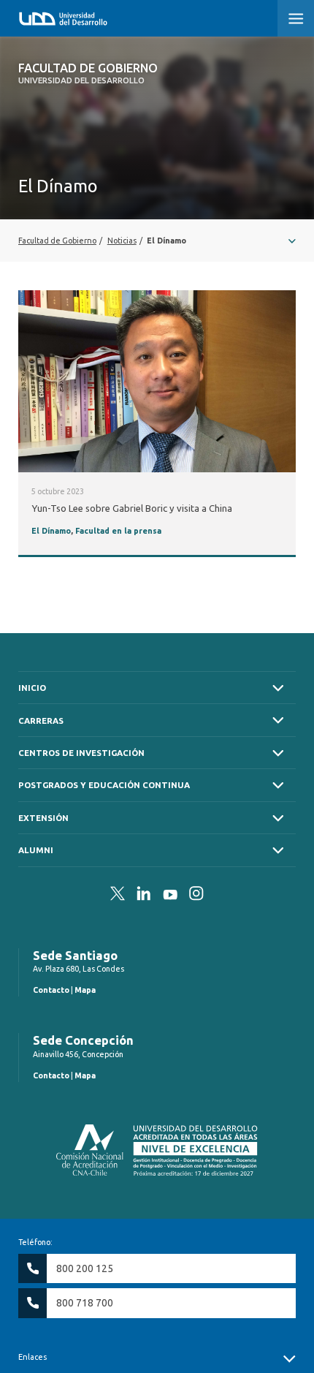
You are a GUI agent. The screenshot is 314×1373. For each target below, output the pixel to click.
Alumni (35, 850)
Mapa (85, 990)
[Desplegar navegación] (157, 240)
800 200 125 (84, 1268)
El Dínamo (51, 530)
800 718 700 (84, 1303)
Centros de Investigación (81, 752)
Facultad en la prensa (118, 530)
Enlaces (32, 1357)
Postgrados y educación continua (104, 785)
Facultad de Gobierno (88, 73)
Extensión (43, 817)
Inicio (32, 687)
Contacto (51, 990)
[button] (295, 18)
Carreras (41, 720)
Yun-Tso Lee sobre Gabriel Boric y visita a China (131, 508)
